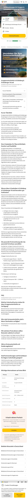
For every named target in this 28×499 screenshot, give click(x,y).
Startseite (3, 47)
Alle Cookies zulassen (20, 495)
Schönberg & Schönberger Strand (14, 47)
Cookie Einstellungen (7, 495)
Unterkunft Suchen (14, 35)
